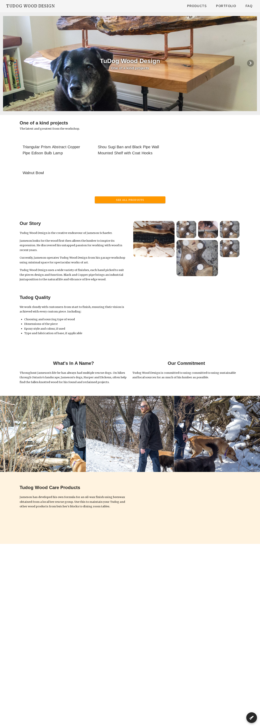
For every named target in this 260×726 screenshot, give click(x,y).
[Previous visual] (9, 63)
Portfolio (226, 6)
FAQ (249, 6)
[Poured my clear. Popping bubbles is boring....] (154, 239)
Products (197, 6)
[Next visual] (250, 63)
